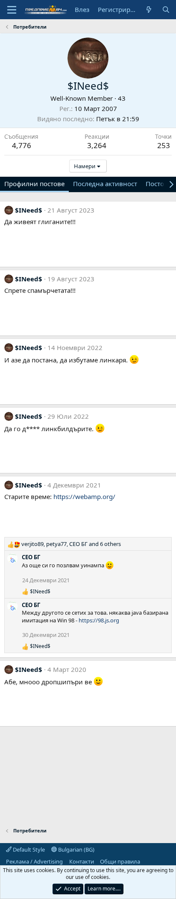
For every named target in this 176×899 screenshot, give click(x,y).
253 (163, 145)
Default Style (28, 849)
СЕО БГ (31, 557)
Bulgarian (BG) (75, 849)
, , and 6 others (71, 544)
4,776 (21, 145)
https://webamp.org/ (84, 496)
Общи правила (120, 861)
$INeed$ (28, 210)
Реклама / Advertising (34, 861)
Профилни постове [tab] (34, 183)
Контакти (81, 861)
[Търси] (166, 10)
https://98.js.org (99, 620)
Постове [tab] (158, 183)
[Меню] (12, 9)
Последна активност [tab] (105, 183)
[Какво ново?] (149, 10)
